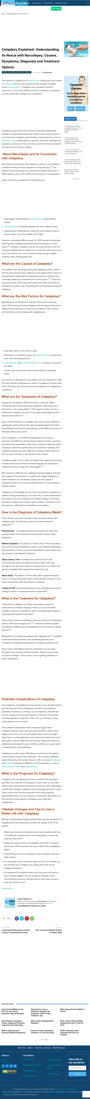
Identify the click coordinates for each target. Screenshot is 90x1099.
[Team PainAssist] (10, 903)
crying (13, 141)
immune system (43, 355)
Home (3, 14)
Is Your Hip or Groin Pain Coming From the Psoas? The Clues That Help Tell (73, 151)
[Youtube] (15, 1066)
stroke (18, 766)
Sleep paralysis (11, 227)
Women (80, 108)
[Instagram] (7, 1066)
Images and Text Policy (32, 1065)
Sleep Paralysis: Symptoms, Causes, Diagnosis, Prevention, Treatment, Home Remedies (13, 1023)
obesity (9, 763)
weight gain (56, 760)
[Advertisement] (32, 31)
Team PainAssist (47, 72)
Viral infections (10, 363)
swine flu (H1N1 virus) (31, 363)
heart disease (8, 766)
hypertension (31, 766)
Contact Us (5, 1061)
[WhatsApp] (32, 918)
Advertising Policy (54, 1060)
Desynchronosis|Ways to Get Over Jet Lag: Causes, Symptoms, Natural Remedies (13, 1011)
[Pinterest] (27, 918)
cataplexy (8, 84)
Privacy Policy (28, 1059)
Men (71, 108)
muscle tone (34, 81)
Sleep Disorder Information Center (17, 14)
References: (7, 888)
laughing (5, 141)
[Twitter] (22, 918)
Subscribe (77, 1074)
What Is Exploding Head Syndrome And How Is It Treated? (69, 1033)
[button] (88, 3)
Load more (75, 178)
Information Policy (30, 1076)
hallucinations (37, 219)
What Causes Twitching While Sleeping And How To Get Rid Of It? (71, 1023)
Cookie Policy (52, 1074)
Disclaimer (66, 1089)
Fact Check (56, 9)
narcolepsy (14, 87)
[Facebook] (17, 918)
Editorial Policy (29, 1071)
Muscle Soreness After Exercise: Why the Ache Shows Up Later (72, 171)
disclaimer (50, 903)
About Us (4, 1059)
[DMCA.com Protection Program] (9, 1072)
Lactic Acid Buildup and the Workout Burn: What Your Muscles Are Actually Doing (73, 161)
